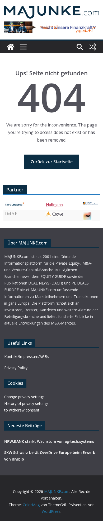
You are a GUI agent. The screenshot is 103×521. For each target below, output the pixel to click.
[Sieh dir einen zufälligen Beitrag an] (92, 47)
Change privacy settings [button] (24, 396)
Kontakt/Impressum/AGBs (26, 356)
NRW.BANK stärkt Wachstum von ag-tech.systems (49, 441)
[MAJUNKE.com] (10, 47)
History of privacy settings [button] (26, 403)
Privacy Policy (15, 367)
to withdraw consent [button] (21, 410)
